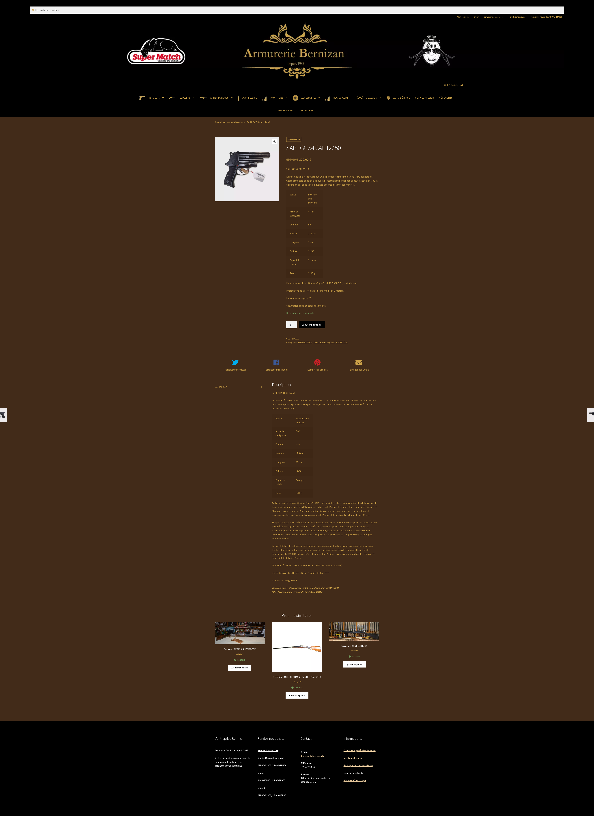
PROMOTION (342, 342)
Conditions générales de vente (360, 750)
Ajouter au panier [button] (239, 667)
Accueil (218, 122)
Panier (476, 16)
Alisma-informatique (355, 780)
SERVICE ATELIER (424, 97)
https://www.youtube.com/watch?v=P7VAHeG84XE (297, 591)
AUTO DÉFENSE (305, 342)
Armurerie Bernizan (234, 122)
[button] (274, 141)
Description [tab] (221, 386)
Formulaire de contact (493, 16)
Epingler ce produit (317, 369)
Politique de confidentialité (358, 765)
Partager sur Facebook (276, 369)
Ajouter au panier (311, 324)
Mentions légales (353, 757)
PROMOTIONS (286, 110)
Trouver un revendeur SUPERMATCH (546, 16)
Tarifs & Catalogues (516, 16)
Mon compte (463, 16)
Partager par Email (359, 369)
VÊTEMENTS (445, 97)
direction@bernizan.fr (312, 755)
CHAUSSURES (306, 110)
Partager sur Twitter (235, 369)
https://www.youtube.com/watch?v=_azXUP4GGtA (314, 587)
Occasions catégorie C (324, 342)
